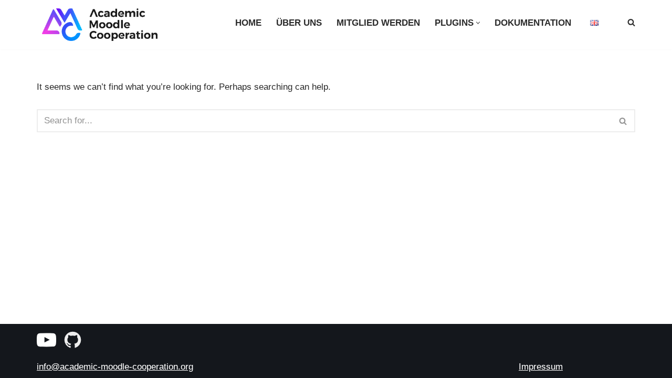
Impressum (541, 367)
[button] (478, 23)
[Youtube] (46, 340)
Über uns (299, 23)
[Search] (631, 22)
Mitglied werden (378, 23)
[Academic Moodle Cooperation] (97, 24)
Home (248, 23)
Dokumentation (533, 23)
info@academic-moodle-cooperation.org (115, 367)
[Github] (72, 340)
